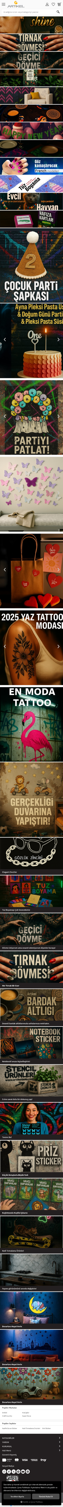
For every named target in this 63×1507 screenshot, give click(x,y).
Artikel (4, 1413)
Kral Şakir (25, 1413)
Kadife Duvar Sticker (9, 1428)
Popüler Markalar (9, 1407)
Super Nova (26, 1416)
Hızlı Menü (6, 1450)
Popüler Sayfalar (9, 1423)
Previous (5, 340)
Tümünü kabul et (46, 1496)
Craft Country (7, 1416)
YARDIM (5, 1442)
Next (58, 340)
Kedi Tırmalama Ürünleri (31, 1428)
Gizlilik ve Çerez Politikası (33, 1502)
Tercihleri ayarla (17, 1496)
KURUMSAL (7, 1446)
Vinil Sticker (46, 1428)
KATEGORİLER (8, 1438)
